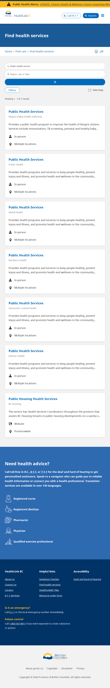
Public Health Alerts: (26, 4)
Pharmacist (20, 520)
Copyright (52, 668)
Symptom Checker (49, 579)
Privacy (80, 668)
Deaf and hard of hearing (87, 579)
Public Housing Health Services (33, 399)
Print (96, 51)
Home (8, 51)
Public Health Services (26, 111)
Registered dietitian (26, 509)
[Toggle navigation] (102, 15)
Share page (102, 51)
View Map (98, 90)
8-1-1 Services (12, 595)
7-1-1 (44, 472)
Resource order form (50, 595)
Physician (19, 530)
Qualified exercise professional (33, 541)
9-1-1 (12, 612)
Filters (12, 90)
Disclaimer (67, 668)
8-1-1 (72, 15)
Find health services (42, 51)
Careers (9, 590)
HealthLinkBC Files (49, 590)
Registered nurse (24, 498)
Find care (20, 51)
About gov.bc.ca (34, 668)
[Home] (32, 13)
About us (10, 579)
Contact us (10, 584)
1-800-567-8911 (17, 623)
